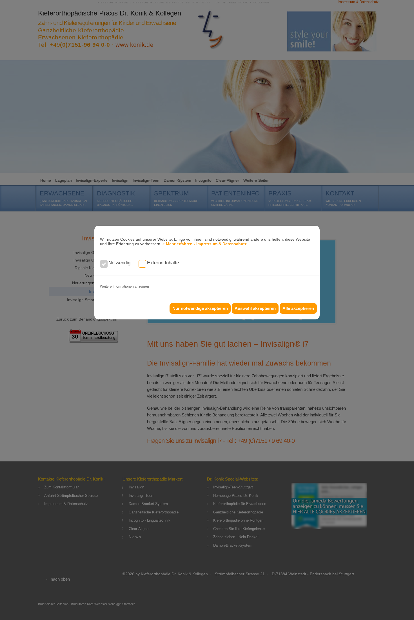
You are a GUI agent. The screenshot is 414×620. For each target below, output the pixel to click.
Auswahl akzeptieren (255, 308)
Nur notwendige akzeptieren (200, 308)
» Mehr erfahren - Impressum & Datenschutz (205, 244)
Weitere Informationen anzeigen (124, 286)
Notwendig (119, 262)
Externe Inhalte (163, 262)
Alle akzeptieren (298, 308)
